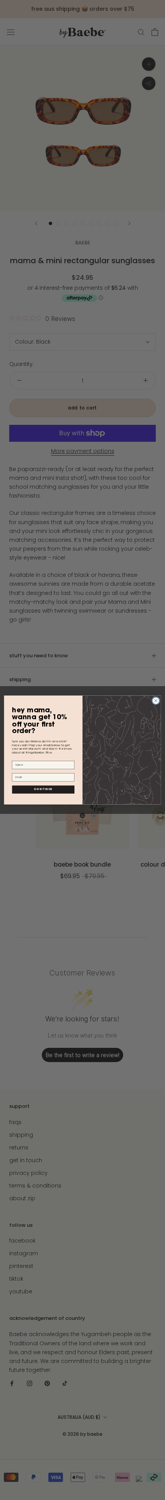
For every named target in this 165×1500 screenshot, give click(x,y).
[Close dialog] (155, 700)
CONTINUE (43, 789)
